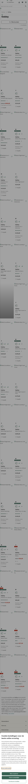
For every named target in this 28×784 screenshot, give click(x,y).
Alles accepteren (14, 774)
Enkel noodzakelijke (14, 777)
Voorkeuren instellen (14, 781)
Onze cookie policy (6, 768)
